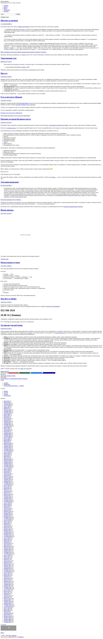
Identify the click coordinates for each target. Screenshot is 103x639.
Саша (56, 332)
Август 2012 (7, 572)
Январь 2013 (7, 565)
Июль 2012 (7, 574)
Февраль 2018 (7, 476)
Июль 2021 (7, 427)
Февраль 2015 (7, 529)
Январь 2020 (7, 444)
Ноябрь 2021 (7, 423)
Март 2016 (7, 510)
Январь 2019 (7, 460)
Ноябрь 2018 (7, 463)
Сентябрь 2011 (8, 588)
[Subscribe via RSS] (13, 373)
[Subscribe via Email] (24, 373)
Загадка (6, 394)
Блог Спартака (5, 1)
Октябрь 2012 (7, 569)
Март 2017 (7, 492)
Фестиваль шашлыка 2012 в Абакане (11, 199)
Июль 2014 (7, 539)
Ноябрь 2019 (7, 447)
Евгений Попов (23, 103)
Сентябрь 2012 (8, 571)
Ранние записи (5, 371)
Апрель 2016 (7, 508)
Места (5, 8)
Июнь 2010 (7, 610)
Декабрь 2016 (7, 497)
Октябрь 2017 (7, 482)
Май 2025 (6, 401)
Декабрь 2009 (7, 619)
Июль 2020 (7, 439)
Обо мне (6, 11)
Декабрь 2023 (7, 404)
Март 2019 (7, 457)
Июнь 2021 (7, 428)
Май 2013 (6, 559)
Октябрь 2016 (7, 500)
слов (55, 202)
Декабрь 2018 (7, 462)
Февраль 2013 (7, 563)
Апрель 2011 (7, 595)
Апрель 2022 (7, 418)
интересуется (61, 332)
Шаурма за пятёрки (9, 20)
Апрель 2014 (7, 543)
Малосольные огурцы (10, 262)
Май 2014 (6, 542)
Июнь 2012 (7, 575)
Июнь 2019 (7, 455)
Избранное (7, 384)
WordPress (21, 637)
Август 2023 (7, 405)
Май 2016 (6, 507)
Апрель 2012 (7, 578)
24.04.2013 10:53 (5, 122)
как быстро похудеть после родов (58, 125)
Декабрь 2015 (7, 514)
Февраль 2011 (7, 598)
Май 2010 (6, 611)
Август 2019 (7, 452)
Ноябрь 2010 (7, 603)
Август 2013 (7, 555)
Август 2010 (7, 607)
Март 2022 (7, 420)
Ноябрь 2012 (7, 568)
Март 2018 (7, 475)
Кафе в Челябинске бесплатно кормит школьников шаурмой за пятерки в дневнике (23, 52)
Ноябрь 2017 (7, 481)
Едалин (6, 392)
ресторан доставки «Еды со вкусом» (25, 104)
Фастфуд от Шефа (8, 299)
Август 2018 (7, 468)
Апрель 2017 (7, 491)
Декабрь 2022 (7, 411)
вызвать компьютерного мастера (73, 206)
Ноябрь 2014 (7, 533)
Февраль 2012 (7, 581)
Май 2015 (6, 524)
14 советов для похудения (12, 325)
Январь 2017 (7, 495)
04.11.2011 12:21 (5, 213)
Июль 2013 (7, 556)
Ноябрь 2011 (7, 585)
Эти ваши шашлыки (10, 182)
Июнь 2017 (7, 488)
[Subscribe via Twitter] (36, 373)
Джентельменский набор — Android (14, 385)
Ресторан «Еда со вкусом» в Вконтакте (11, 113)
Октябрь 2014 (7, 534)
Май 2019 (6, 456)
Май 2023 (6, 408)
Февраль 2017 (7, 494)
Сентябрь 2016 (8, 501)
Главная (6, 5)
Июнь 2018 (7, 471)
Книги (5, 7)
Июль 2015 (7, 521)
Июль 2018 (7, 469)
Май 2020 (6, 441)
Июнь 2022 (7, 415)
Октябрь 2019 (7, 449)
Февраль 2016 (7, 511)
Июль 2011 (7, 591)
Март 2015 (7, 527)
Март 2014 (7, 545)
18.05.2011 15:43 (5, 302)
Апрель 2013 (7, 561)
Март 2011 (7, 597)
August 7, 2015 (25, 67)
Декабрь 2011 (7, 584)
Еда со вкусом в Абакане (11, 97)
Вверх (2, 632)
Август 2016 (7, 502)
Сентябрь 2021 (8, 425)
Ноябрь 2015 (7, 516)
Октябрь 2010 (7, 604)
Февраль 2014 (7, 546)
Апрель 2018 (7, 473)
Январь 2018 (7, 478)
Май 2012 (6, 577)
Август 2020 (7, 437)
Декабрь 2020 (7, 433)
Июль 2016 (7, 504)
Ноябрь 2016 (7, 498)
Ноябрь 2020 (7, 434)
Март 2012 (7, 579)
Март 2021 (7, 431)
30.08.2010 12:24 (5, 328)
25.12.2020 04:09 (5, 24)
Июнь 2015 (7, 523)
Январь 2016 (7, 513)
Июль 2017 (7, 486)
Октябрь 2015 (7, 517)
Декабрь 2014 (7, 532)
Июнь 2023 (7, 407)
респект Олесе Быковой (52, 306)
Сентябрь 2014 (8, 536)
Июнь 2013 (7, 558)
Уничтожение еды (8, 58)
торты (53, 177)
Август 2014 (7, 537)
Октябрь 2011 (7, 587)
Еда (11, 24)
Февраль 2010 (7, 616)
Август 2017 (7, 485)
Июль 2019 (7, 453)
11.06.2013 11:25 (5, 100)
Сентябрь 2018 (8, 466)
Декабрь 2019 (7, 446)
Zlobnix (6, 391)
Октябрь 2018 (7, 465)
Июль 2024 (7, 402)
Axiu (10, 637)
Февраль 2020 (7, 443)
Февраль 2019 (7, 459)
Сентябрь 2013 (8, 553)
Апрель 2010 (7, 613)
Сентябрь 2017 (8, 484)
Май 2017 (6, 489)
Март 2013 (7, 562)
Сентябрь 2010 (8, 606)
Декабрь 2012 (7, 566)
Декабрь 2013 (7, 549)
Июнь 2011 (7, 593)
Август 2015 (7, 520)
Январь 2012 (7, 582)
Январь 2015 (7, 530)
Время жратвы (7, 210)
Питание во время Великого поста (16, 119)
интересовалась (11, 128)
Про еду (4, 73)
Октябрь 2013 (7, 552)
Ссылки (6, 383)
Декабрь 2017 (7, 479)
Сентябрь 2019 (8, 450)
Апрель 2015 (7, 526)
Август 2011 (7, 590)
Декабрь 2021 (7, 421)
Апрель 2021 (7, 430)
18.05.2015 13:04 (5, 76)
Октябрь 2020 (7, 436)
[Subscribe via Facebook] (48, 373)
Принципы (7, 10)
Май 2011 (6, 594)
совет (21, 368)
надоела (29, 332)
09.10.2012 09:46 (5, 185)
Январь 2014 (7, 548)
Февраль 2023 (7, 409)
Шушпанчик (7, 395)
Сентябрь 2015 (8, 518)
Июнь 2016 (7, 505)
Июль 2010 (7, 609)
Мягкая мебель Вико (23, 26)
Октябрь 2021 (7, 424)
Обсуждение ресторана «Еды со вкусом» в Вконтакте (15, 115)
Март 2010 (7, 614)
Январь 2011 (7, 600)
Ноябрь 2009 (7, 620)
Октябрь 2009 (7, 622)
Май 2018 (6, 472)
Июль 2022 (7, 414)
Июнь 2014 (7, 540)
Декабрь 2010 (7, 601)
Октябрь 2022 (7, 412)
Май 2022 (6, 417)
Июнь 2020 (7, 440)
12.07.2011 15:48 (5, 266)
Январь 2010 (7, 617)
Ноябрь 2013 (7, 550)
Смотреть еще (4, 259)
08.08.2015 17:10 (5, 61)
